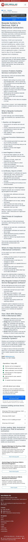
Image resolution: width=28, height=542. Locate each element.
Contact (2, 524)
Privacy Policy (4, 529)
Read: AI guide (14, 487)
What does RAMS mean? (8, 416)
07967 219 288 (6, 0)
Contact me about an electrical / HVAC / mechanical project (14, 19)
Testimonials (3, 527)
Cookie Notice (4, 531)
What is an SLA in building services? (11, 419)
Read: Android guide (14, 471)
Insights (2, 526)
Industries (9, 10)
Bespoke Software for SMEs (7, 521)
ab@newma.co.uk (16, 0)
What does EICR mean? (8, 423)
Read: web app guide (14, 456)
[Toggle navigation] (25, 4)
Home (4, 10)
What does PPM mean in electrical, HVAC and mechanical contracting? (13, 411)
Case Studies (4, 522)
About (2, 519)
